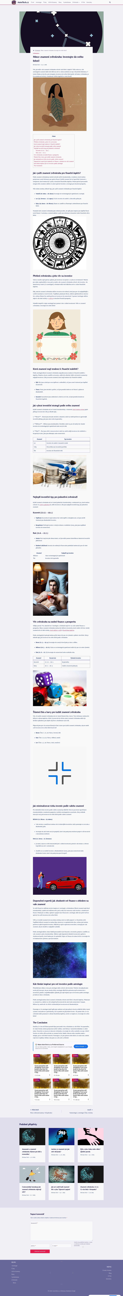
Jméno (33, 1246)
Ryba (14, 1283)
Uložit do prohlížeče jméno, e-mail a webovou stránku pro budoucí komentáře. (83, 1243)
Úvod (32, 2)
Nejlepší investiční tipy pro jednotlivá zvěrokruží (47, 148)
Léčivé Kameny (52, 2)
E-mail (55, 1246)
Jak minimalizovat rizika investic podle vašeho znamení (48, 159)
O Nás (83, 2)
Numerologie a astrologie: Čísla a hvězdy (81, 1111)
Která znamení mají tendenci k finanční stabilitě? (47, 144)
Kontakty (89, 2)
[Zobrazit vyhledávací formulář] (109, 2)
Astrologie (39, 2)
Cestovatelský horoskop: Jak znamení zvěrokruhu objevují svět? (31, 1189)
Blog (110, 1273)
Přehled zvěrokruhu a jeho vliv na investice (45, 142)
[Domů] (33, 50)
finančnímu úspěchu (68, 630)
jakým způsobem (45, 504)
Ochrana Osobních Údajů (68, 1291)
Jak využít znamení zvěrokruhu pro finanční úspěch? (48, 140)
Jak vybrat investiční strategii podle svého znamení (47, 146)
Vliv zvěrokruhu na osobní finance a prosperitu (46, 155)
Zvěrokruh (36, 53)
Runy (60, 2)
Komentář (34, 1223)
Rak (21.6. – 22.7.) (41, 152)
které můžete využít (55, 630)
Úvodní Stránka (107, 1270)
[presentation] (32, 1136)
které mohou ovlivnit (79, 409)
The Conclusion (38, 165)
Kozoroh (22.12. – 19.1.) (42, 150)
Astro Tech (37, 64)
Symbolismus (67, 2)
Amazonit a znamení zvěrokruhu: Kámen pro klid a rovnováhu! (32, 1151)
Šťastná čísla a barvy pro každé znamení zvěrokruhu (47, 157)
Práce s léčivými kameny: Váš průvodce (41, 1111)
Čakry (45, 2)
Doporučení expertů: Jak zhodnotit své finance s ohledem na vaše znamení (54, 161)
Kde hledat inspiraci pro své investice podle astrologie (48, 163)
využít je (50, 298)
